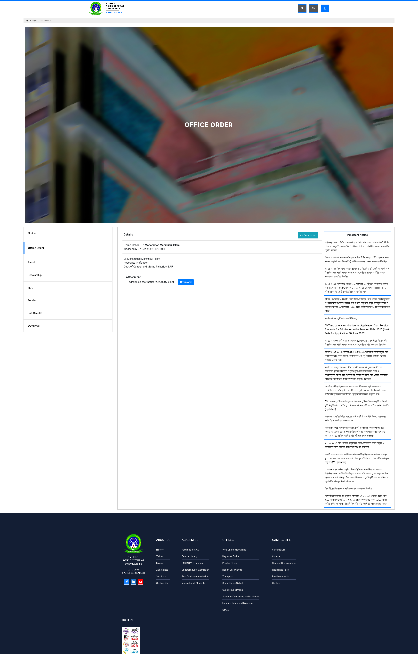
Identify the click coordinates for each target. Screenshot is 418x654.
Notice (32, 233)
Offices (228, 540)
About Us (163, 540)
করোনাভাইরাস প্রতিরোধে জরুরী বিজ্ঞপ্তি (341, 318)
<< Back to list (308, 235)
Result (31, 262)
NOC (30, 287)
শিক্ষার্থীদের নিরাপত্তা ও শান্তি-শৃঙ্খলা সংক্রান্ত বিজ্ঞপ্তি (348, 488)
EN (313, 8)
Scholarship (35, 275)
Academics (190, 540)
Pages (35, 21)
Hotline (128, 620)
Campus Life (281, 540)
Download (34, 325)
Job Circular (35, 313)
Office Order (36, 248)
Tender (32, 300)
